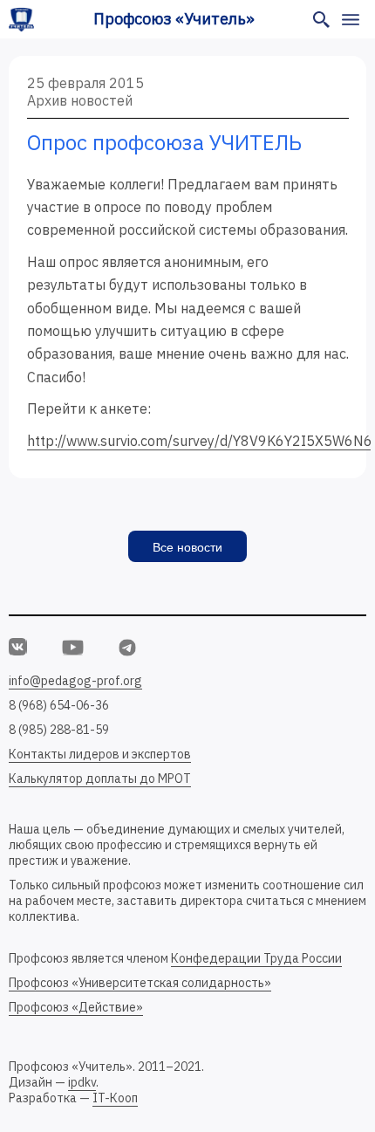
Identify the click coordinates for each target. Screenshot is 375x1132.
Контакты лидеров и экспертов (100, 754)
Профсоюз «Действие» (76, 1007)
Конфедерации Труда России (256, 958)
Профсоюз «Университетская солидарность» (140, 983)
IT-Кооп (115, 1098)
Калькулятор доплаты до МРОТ (100, 778)
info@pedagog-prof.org (75, 681)
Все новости (187, 547)
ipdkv (82, 1082)
